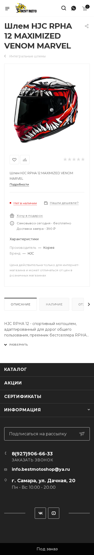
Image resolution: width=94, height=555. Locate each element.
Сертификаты (23, 396)
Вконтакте (40, 513)
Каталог (15, 369)
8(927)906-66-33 (32, 454)
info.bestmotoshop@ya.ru (41, 469)
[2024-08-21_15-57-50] (47, 108)
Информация (22, 409)
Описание (20, 304)
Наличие (54, 304)
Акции (13, 383)
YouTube (53, 513)
